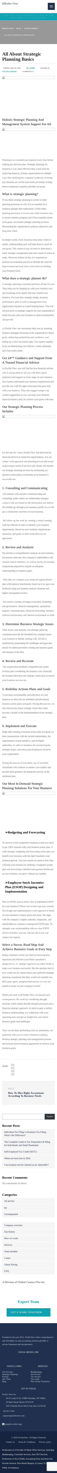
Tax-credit (35, 1379)
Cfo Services (7, 1372)
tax (5, 1207)
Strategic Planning (10, 1374)
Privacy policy (45, 1442)
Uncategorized (9, 71)
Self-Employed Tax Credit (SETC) (20, 1151)
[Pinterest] (21, 1358)
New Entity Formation (40, 1381)
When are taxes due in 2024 (17, 1158)
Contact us (10, 1442)
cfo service (9, 1201)
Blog (4, 1381)
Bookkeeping (36, 1372)
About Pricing (10, 1264)
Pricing (5, 1377)
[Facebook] (3, 1358)
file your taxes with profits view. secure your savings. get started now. (28, 16)
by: (30, 68)
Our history (9, 1232)
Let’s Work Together (26, 1312)
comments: (28, 71)
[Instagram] (9, 1358)
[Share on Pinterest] (12, 1071)
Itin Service (35, 1374)
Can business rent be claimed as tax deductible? (26, 1165)
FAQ (6, 1271)
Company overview (13, 1225)
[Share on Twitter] (12, 1068)
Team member (11, 1251)
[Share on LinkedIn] (12, 1074)
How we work (11, 1238)
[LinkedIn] (15, 1358)
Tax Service (36, 1377)
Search (50, 1116)
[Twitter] (27, 1358)
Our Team (6, 1379)
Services (8, 1245)
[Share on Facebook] (12, 1065)
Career (7, 1258)
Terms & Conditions (26, 1442)
